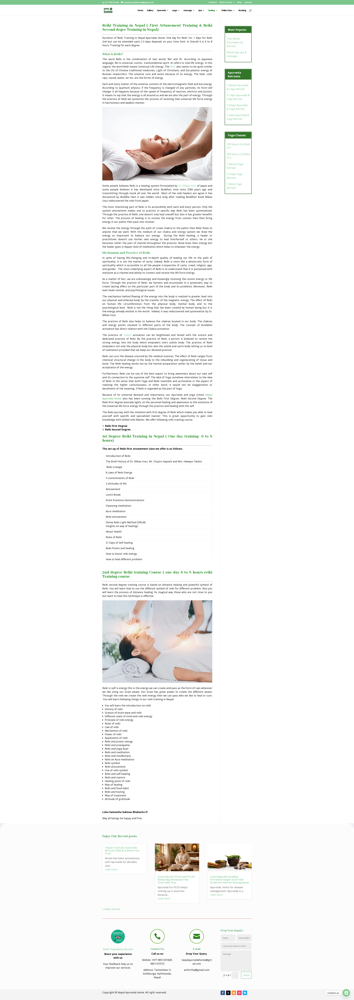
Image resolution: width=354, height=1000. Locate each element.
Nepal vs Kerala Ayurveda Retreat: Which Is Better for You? (122, 850)
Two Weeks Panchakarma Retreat (235, 42)
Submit (246, 975)
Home (140, 10)
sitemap (248, 2)
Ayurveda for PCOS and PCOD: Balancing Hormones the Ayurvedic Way (176, 879)
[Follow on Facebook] (223, 993)
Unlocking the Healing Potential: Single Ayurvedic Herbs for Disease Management (229, 879)
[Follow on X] (228, 993)
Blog (239, 2)
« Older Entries (111, 909)
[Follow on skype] (245, 993)
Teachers (212, 2)
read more (111, 869)
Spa (200, 10)
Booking (242, 10)
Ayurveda (161, 10)
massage (187, 10)
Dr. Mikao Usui (187, 185)
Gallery (150, 10)
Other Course (225, 2)
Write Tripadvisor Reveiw (118, 949)
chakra (127, 335)
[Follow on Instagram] (239, 993)
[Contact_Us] (346, 993)
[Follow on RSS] (234, 993)
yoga (174, 10)
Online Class (226, 10)
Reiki (173, 66)
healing (211, 10)
